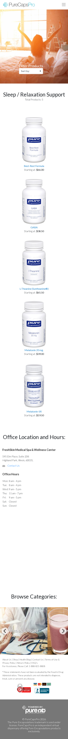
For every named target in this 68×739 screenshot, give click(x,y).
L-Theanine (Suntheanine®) (34, 288)
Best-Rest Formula (34, 165)
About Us (6, 659)
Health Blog (25, 659)
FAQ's (35, 662)
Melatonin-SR (34, 411)
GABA (34, 227)
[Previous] (5, 630)
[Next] (62, 630)
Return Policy (23, 662)
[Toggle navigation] (63, 5)
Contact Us (13, 465)
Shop (15, 659)
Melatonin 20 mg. (34, 350)
